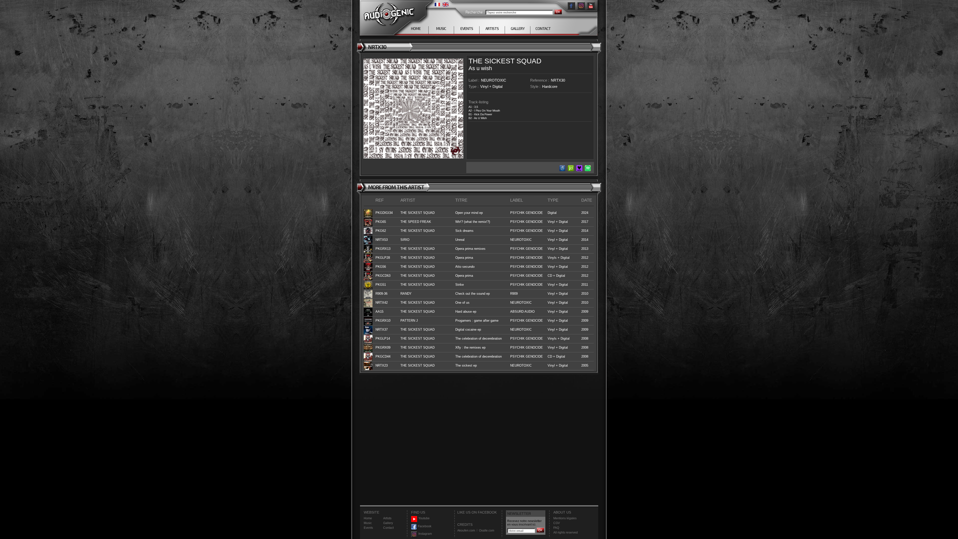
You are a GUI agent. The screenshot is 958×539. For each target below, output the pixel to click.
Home (368, 518)
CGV (556, 523)
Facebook (424, 526)
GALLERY (517, 28)
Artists (387, 518)
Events (368, 528)
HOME (416, 28)
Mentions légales (565, 518)
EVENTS (466, 28)
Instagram (425, 534)
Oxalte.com (486, 530)
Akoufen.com (466, 530)
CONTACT (543, 28)
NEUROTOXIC (493, 80)
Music (368, 523)
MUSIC (441, 28)
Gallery (388, 523)
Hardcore (549, 86)
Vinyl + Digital (491, 86)
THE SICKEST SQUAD (505, 61)
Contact (388, 528)
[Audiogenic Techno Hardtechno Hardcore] (388, 13)
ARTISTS (492, 28)
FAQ (556, 528)
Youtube (424, 518)
